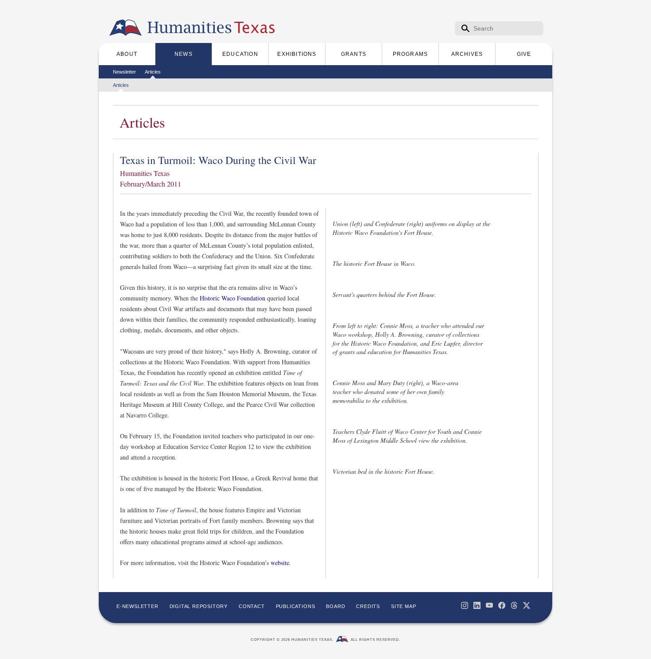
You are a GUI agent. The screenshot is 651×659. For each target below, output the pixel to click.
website (280, 562)
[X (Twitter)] (526, 605)
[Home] (125, 28)
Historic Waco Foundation (232, 298)
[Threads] (514, 605)
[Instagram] (464, 605)
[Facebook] (501, 605)
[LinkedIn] (476, 605)
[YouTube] (489, 605)
